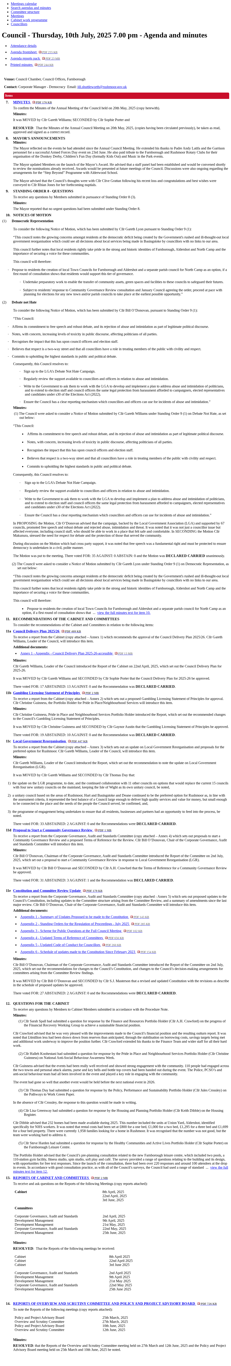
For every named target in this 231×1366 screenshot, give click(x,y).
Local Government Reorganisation (50, 741)
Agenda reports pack (35, 58)
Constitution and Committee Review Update (57, 891)
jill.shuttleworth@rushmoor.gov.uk (102, 87)
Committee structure (25, 12)
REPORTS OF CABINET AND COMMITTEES (60, 1178)
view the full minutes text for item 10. (123, 613)
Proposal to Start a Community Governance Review (62, 830)
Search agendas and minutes (31, 8)
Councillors (19, 24)
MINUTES (32, 102)
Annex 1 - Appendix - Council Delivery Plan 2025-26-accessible (76, 653)
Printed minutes (31, 65)
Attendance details (23, 46)
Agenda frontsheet (34, 52)
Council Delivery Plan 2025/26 (47, 631)
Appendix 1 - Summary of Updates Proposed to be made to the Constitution (84, 917)
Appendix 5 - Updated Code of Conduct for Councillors (70, 945)
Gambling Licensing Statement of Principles (56, 693)
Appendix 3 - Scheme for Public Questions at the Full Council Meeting (81, 931)
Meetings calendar (24, 4)
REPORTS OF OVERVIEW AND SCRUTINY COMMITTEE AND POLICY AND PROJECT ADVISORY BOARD (115, 1303)
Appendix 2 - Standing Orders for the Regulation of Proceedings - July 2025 (85, 924)
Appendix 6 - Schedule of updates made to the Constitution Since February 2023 (88, 952)
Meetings (17, 16)
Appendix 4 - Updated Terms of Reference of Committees (72, 938)
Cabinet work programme (29, 20)
